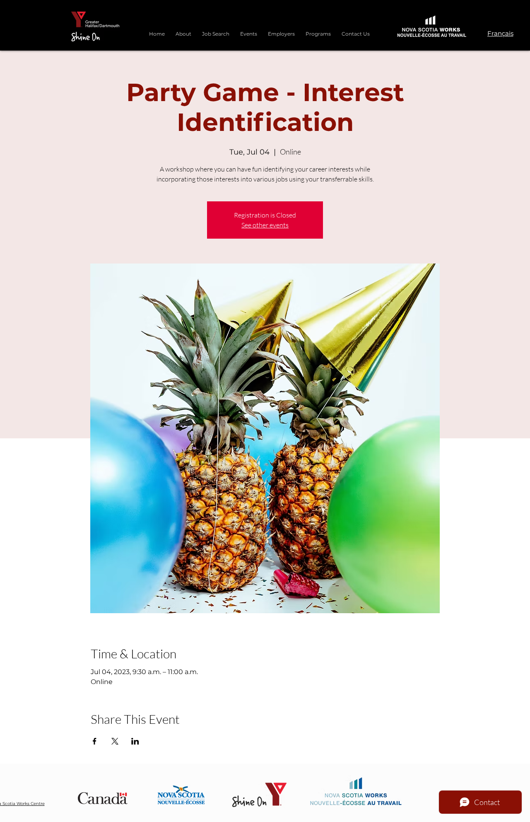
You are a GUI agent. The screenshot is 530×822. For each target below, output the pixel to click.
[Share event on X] (115, 741)
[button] (318, 30)
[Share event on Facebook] (95, 741)
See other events (265, 225)
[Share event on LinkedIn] (135, 741)
